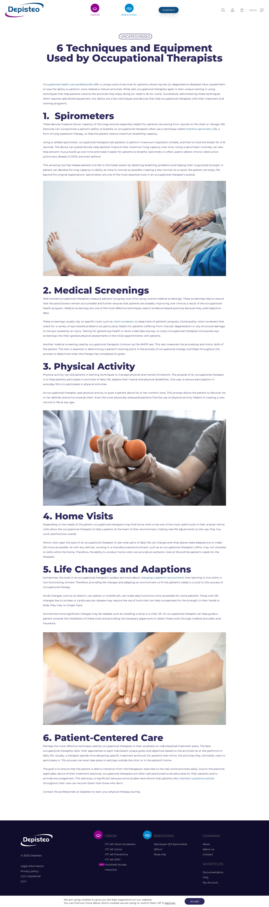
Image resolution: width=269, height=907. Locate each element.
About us (208, 849)
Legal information (32, 866)
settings (170, 903)
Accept (194, 901)
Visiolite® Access (116, 864)
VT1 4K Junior (113, 849)
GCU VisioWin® (31, 876)
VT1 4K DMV (113, 859)
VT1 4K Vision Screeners (120, 844)
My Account (210, 882)
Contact (208, 854)
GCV (23, 881)
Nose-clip (160, 854)
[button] (256, 10)
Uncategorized (135, 37)
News (206, 844)
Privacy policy (30, 871)
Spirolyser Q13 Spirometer (170, 844)
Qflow (158, 849)
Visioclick (111, 869)
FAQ (205, 877)
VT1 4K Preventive (116, 854)
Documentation (213, 872)
